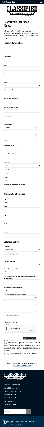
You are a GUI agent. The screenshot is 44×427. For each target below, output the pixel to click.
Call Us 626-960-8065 (11, 1)
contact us (7, 350)
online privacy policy (20, 353)
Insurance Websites (13, 363)
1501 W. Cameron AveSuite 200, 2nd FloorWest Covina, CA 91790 (12, 388)
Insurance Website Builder (22, 366)
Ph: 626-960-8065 (10, 394)
